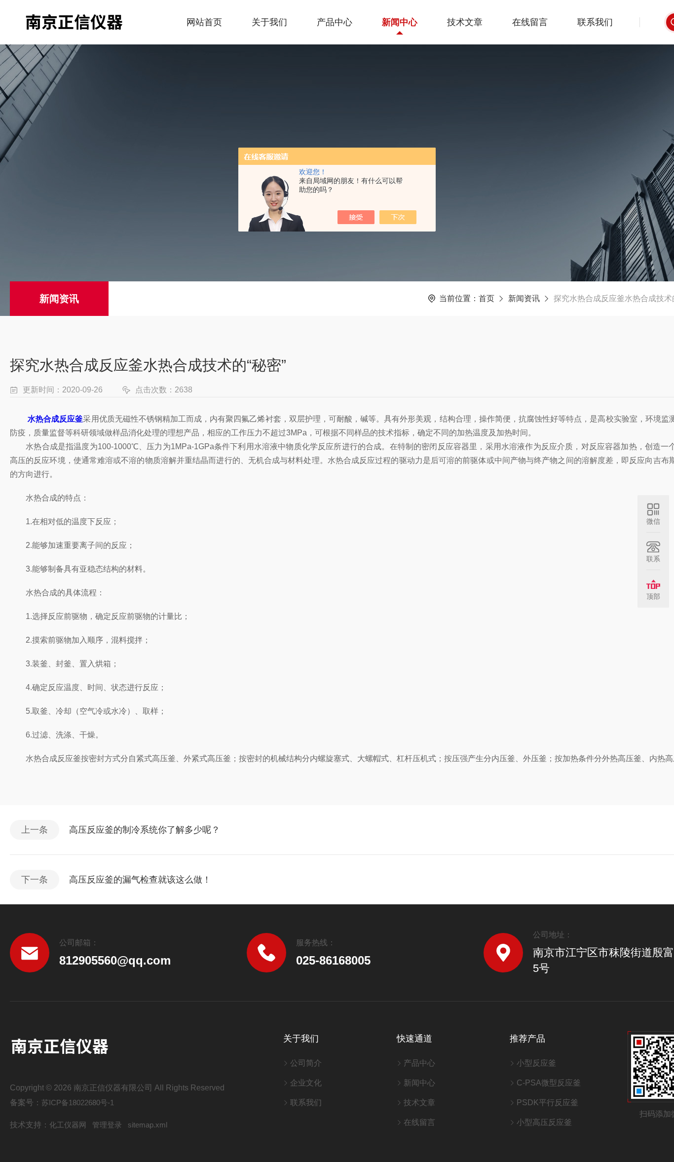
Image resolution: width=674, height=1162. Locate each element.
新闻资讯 (59, 298)
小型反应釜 (536, 1063)
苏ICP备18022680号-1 (77, 1102)
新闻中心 (399, 22)
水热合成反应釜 (55, 419)
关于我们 (269, 22)
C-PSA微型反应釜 (549, 1083)
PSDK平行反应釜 (547, 1102)
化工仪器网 (67, 1125)
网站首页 (204, 22)
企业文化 (306, 1083)
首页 (486, 298)
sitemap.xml (147, 1125)
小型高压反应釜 (544, 1122)
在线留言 (530, 22)
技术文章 (465, 22)
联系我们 (595, 22)
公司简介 (306, 1063)
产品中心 (334, 22)
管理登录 (107, 1125)
